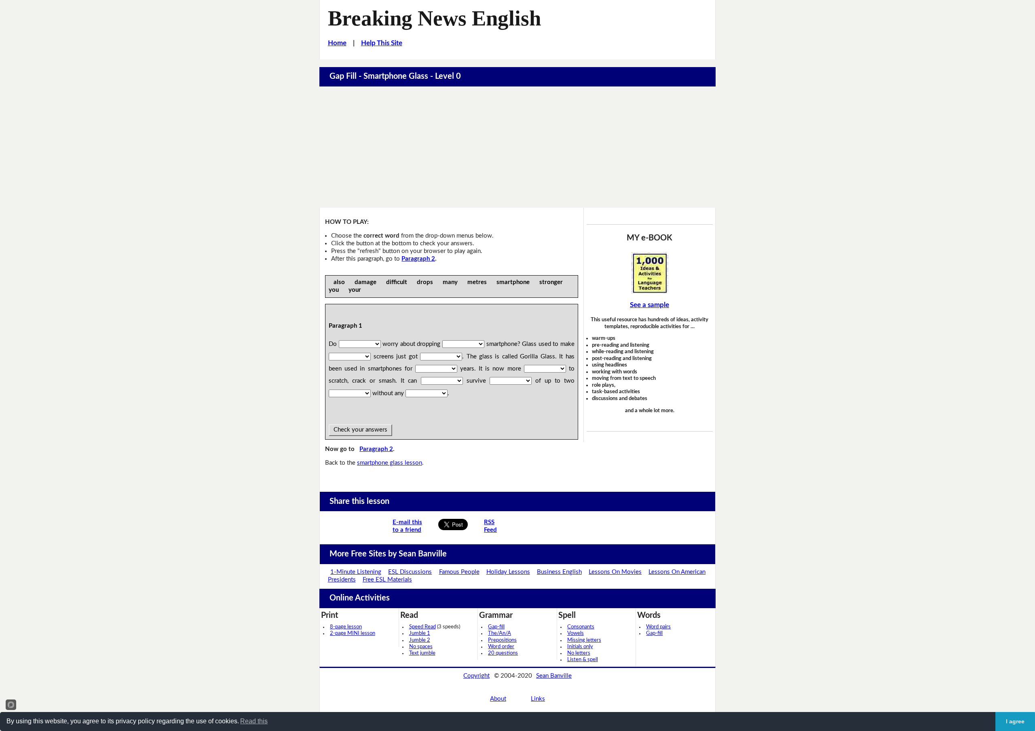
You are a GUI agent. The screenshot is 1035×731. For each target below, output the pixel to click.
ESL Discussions (410, 572)
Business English (559, 572)
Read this (254, 721)
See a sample (649, 304)
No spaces (421, 646)
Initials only (580, 646)
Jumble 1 (419, 633)
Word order (501, 646)
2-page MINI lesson (352, 633)
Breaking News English (434, 18)
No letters (578, 653)
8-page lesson (346, 627)
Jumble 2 (419, 640)
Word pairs (658, 627)
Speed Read (422, 627)
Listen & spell (582, 659)
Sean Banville (554, 676)
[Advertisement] (517, 147)
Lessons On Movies (615, 572)
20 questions (503, 653)
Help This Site (381, 43)
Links (538, 699)
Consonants (580, 627)
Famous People (459, 572)
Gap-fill (496, 627)
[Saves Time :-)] (650, 273)
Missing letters (584, 640)
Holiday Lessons (508, 572)
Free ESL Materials (387, 580)
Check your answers (360, 430)
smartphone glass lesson (389, 463)
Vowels (575, 633)
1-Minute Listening (355, 572)
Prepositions (502, 640)
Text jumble (422, 653)
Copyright (476, 676)
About (498, 699)
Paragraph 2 (418, 259)
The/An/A (499, 633)
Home (337, 43)
